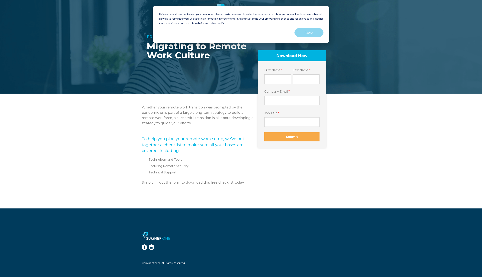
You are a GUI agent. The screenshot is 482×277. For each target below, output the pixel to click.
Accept (309, 32)
